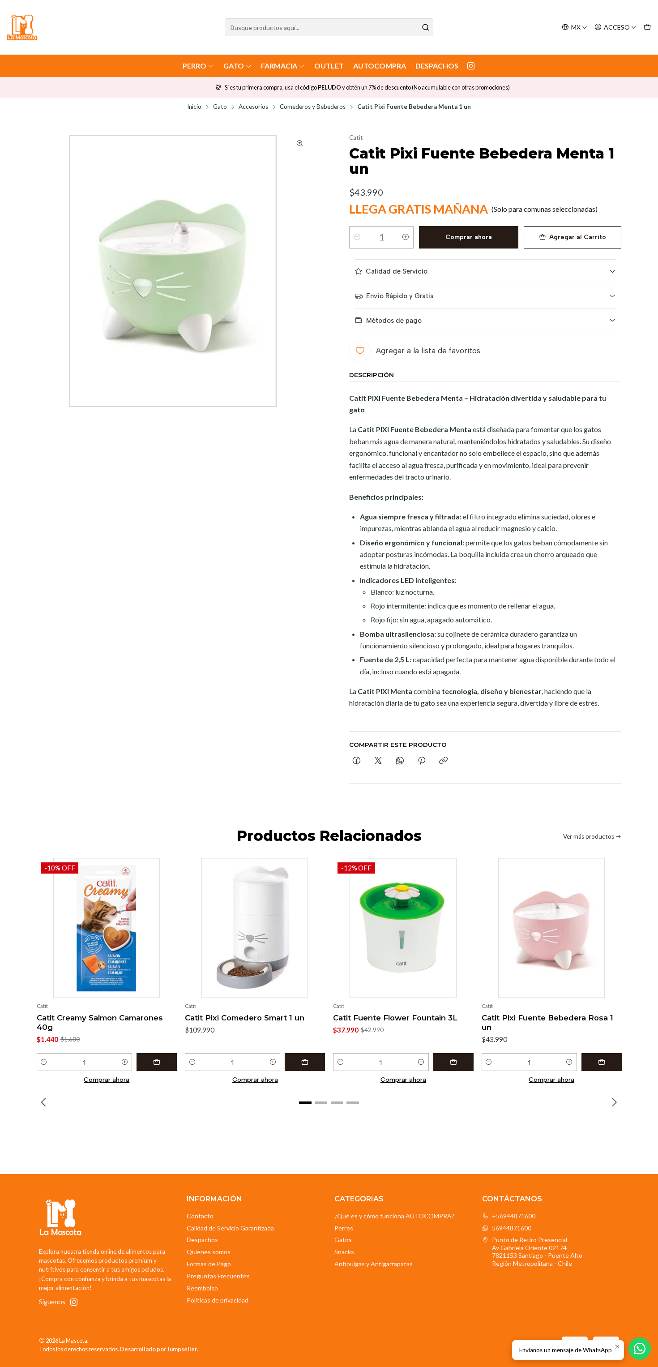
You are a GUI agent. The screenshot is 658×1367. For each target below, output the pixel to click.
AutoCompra (379, 65)
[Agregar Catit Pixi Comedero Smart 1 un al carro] (305, 1062)
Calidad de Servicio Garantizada (230, 1228)
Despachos (436, 65)
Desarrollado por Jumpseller (158, 1349)
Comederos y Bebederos (313, 107)
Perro (194, 65)
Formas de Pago (209, 1264)
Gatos (343, 1239)
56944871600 (511, 1228)
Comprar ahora (468, 237)
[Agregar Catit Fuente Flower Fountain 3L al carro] (453, 1062)
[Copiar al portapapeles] (443, 761)
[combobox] (329, 27)
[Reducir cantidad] (357, 237)
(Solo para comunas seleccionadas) (544, 209)
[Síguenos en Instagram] (470, 66)
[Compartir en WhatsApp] (400, 761)
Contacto (200, 1216)
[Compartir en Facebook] (356, 761)
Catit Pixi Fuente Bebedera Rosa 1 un (547, 1022)
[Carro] (647, 27)
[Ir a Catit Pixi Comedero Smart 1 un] (255, 928)
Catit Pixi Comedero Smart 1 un (244, 1017)
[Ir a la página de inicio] (21, 27)
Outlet (329, 65)
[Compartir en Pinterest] (421, 761)
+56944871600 (513, 1216)
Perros (343, 1228)
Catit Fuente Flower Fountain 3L (395, 1017)
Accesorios (253, 107)
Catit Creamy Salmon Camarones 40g (100, 1022)
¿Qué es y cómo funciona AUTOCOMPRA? (394, 1216)
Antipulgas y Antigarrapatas (373, 1264)
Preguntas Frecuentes (218, 1276)
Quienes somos (209, 1252)
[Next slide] (613, 1102)
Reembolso (202, 1288)
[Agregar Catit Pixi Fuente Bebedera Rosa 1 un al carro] (601, 1062)
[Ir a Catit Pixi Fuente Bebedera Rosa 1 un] (552, 928)
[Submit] (425, 27)
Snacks (344, 1252)
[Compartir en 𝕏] (378, 761)
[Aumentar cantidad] (405, 237)
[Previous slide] (44, 1102)
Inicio (194, 107)
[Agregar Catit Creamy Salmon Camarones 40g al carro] (157, 1062)
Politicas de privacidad (217, 1300)
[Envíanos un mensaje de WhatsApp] (639, 1348)
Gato (233, 65)
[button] (305, 1102)
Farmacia (279, 65)
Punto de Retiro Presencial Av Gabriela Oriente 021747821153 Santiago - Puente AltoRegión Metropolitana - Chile (537, 1251)
